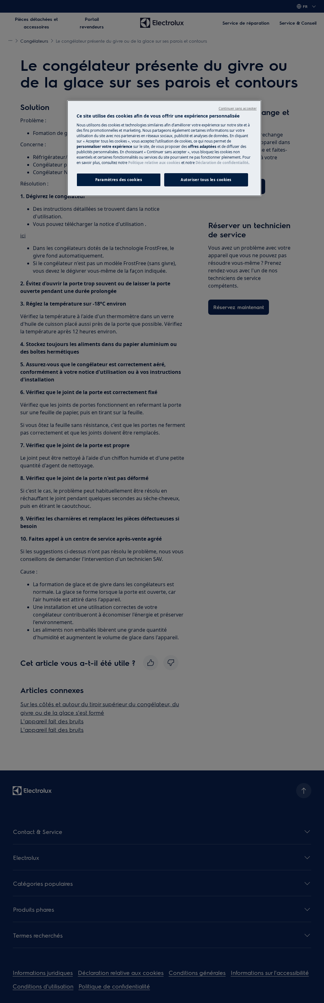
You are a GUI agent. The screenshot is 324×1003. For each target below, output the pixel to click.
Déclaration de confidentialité (222, 162)
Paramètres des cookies (118, 179)
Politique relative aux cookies (154, 162)
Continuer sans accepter (238, 108)
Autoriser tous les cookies (206, 179)
